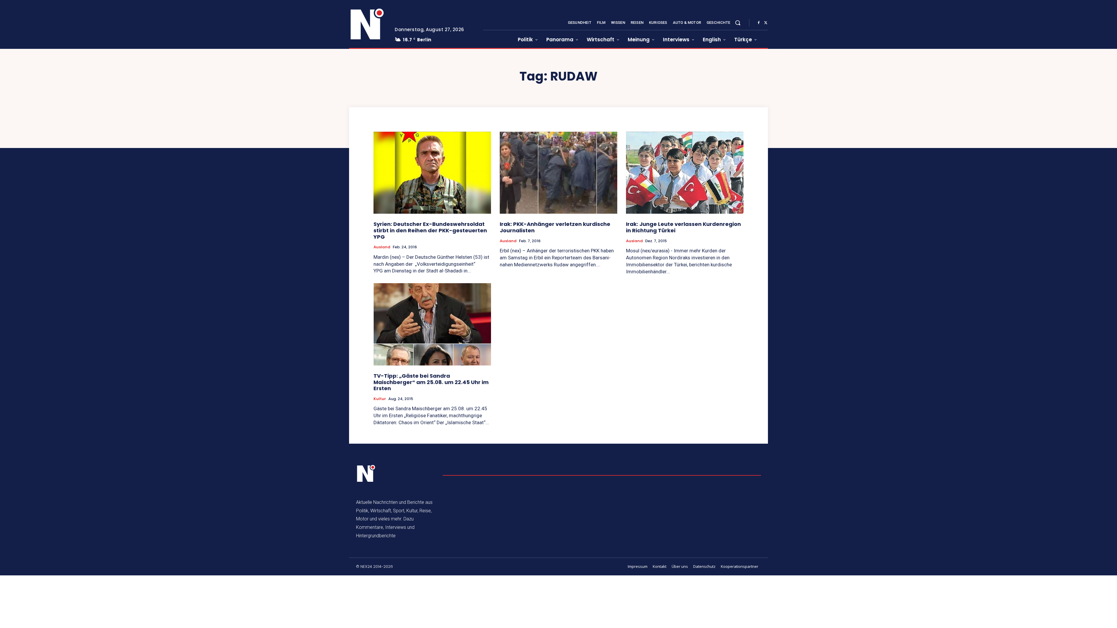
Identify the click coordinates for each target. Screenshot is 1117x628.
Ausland (381, 247)
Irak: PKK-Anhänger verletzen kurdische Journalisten (555, 227)
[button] (738, 23)
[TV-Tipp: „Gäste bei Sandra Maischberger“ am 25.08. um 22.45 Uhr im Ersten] (432, 324)
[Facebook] (758, 22)
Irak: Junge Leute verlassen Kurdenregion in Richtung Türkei (683, 227)
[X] (765, 22)
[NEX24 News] (367, 24)
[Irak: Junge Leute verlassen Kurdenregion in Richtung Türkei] (685, 173)
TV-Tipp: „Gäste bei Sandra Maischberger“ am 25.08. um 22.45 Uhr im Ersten (431, 382)
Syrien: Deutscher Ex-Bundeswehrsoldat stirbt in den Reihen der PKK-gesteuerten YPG (430, 230)
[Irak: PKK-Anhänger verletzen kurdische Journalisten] (558, 173)
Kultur (379, 399)
